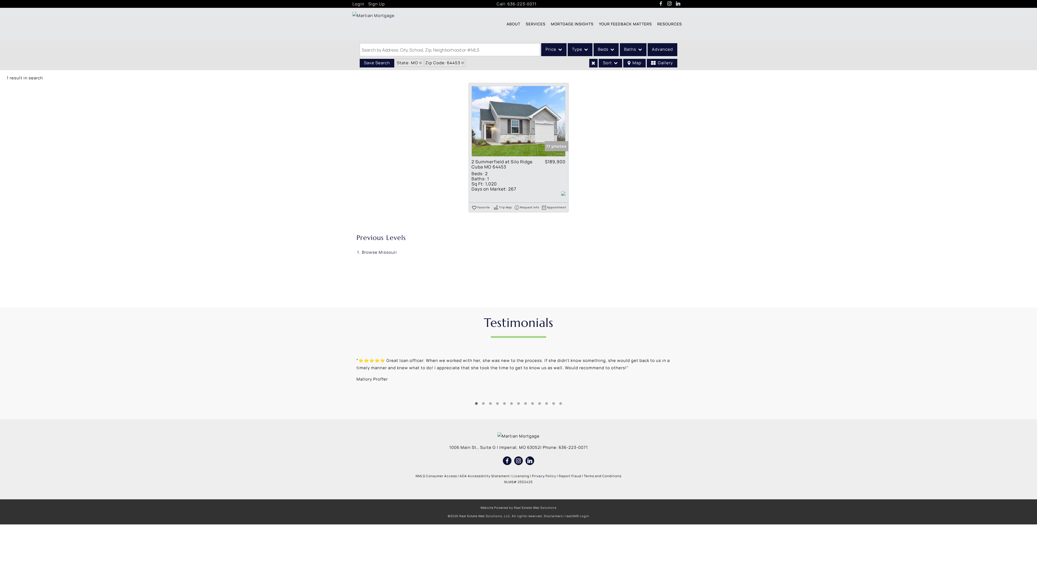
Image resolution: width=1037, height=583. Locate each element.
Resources (669, 23)
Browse (379, 252)
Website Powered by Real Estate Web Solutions (518, 508)
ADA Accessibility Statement (485, 476)
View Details (518, 121)
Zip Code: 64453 (442, 63)
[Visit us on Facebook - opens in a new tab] (661, 4)
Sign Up (376, 4)
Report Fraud (570, 476)
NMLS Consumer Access (436, 476)
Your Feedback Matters (625, 23)
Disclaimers (553, 516)
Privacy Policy (544, 476)
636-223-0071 (522, 4)
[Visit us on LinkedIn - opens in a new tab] (678, 4)
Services (536, 23)
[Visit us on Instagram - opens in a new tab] (669, 4)
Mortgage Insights (572, 23)
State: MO (407, 63)
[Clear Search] (593, 63)
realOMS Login (577, 516)
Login (358, 4)
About (513, 23)
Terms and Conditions (602, 476)
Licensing (521, 476)
